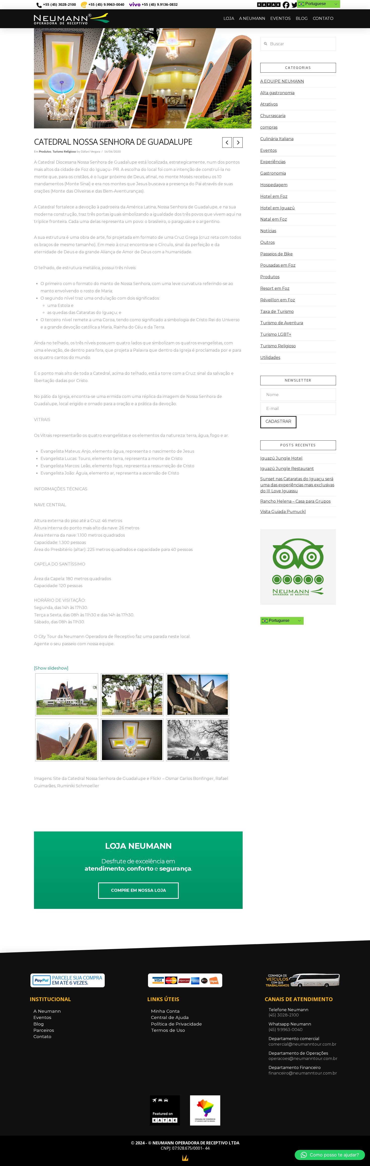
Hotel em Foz (273, 196)
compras (268, 127)
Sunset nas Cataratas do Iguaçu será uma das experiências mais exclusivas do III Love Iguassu (297, 485)
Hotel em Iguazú (277, 208)
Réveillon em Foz (277, 300)
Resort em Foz (274, 288)
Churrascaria (272, 115)
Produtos (45, 151)
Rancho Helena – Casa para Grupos (295, 501)
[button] (330, 1155)
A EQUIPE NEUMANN (282, 81)
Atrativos (269, 104)
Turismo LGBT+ (275, 334)
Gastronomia (273, 173)
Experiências (272, 161)
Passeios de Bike (276, 254)
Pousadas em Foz (277, 265)
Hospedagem (273, 184)
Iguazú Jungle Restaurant (287, 468)
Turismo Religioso (64, 151)
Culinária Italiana (276, 138)
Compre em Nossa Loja (138, 890)
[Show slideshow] (51, 668)
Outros (267, 242)
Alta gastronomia (277, 92)
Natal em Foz (273, 219)
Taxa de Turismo (277, 311)
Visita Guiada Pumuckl (283, 511)
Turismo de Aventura (281, 322)
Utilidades (270, 357)
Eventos (268, 150)
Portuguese (278, 620)
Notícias (268, 230)
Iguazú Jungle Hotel (281, 458)
